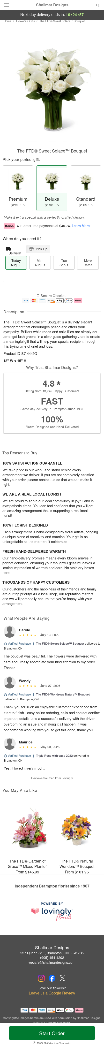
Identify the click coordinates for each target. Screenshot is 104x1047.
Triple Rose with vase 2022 (54, 755)
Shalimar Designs (52, 5)
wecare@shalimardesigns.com (52, 962)
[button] (93, 1036)
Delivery (14, 252)
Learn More (81, 225)
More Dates (87, 262)
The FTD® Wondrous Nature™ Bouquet (63, 694)
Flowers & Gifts (25, 21)
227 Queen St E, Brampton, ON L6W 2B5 (52, 952)
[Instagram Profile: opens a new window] (41, 978)
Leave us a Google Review (52, 993)
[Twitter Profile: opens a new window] (62, 978)
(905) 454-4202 (52, 957)
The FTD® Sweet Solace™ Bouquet (60, 643)
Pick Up (41, 248)
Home (7, 21)
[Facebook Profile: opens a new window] (52, 978)
